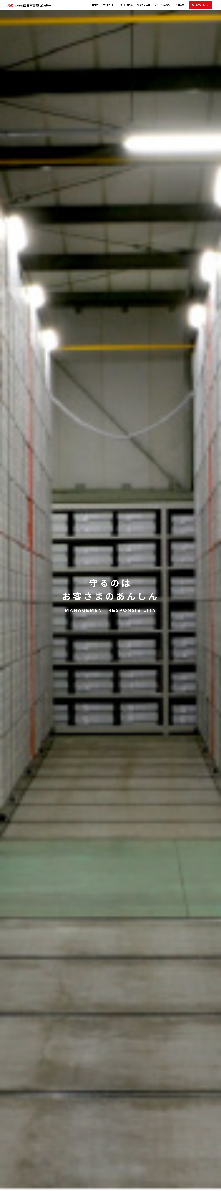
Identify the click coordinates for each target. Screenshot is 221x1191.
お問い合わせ (202, 5)
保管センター (109, 5)
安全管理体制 (143, 5)
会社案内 (180, 5)
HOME (95, 5)
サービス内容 (126, 5)
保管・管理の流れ (163, 5)
